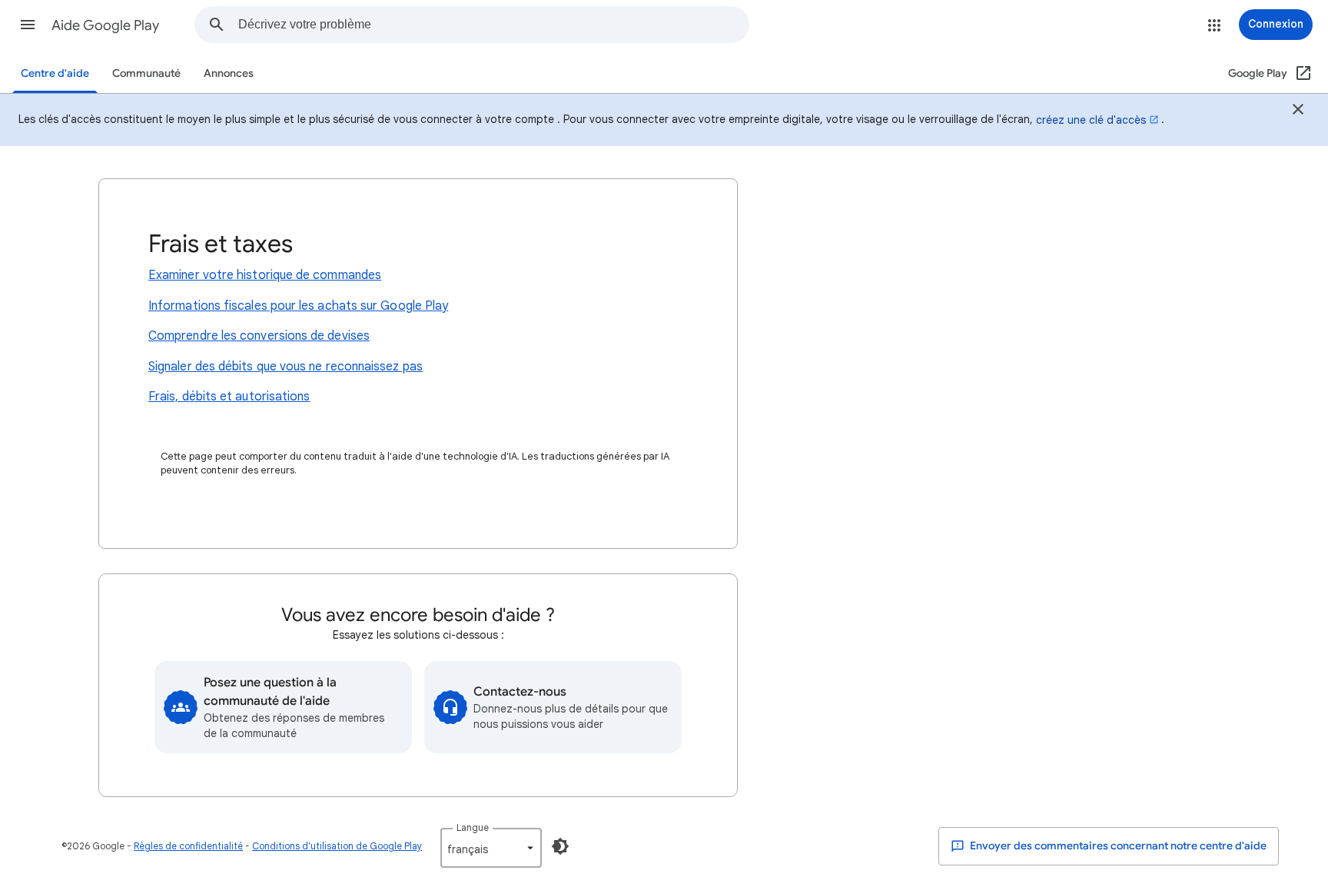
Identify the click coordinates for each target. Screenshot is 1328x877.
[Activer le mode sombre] (560, 846)
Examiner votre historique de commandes (264, 275)
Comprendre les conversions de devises (259, 336)
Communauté (146, 73)
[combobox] (493, 24)
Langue (472, 827)
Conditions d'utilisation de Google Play (337, 846)
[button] (27, 24)
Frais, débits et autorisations (229, 396)
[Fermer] (1298, 111)
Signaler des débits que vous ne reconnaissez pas (285, 366)
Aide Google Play (105, 25)
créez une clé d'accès (1091, 120)
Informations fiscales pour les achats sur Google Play (298, 306)
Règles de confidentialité (188, 846)
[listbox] (491, 848)
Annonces (229, 73)
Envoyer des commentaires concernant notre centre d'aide (1117, 845)
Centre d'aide (55, 73)
